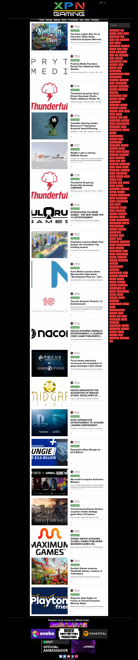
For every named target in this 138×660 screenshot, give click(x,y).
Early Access (125, 46)
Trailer (112, 39)
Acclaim (124, 319)
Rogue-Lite (113, 182)
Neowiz (123, 126)
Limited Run (113, 335)
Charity (112, 151)
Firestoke (112, 279)
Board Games (113, 154)
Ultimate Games (114, 105)
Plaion (125, 272)
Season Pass (122, 213)
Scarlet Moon (113, 92)
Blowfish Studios (114, 188)
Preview (120, 294)
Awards (112, 173)
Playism (112, 254)
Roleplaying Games (115, 77)
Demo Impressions (115, 232)
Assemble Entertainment (116, 226)
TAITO (112, 157)
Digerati (112, 161)
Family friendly (122, 257)
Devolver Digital (120, 210)
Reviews (112, 201)
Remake (117, 204)
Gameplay (113, 331)
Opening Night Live (124, 195)
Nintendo (120, 331)
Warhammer (121, 282)
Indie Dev (112, 49)
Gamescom (113, 89)
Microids (125, 167)
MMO (124, 95)
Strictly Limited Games (116, 136)
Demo (124, 49)
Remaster (123, 105)
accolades (125, 223)
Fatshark (125, 303)
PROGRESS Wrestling (122, 123)
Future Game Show (122, 254)
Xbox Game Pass (121, 52)
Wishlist (112, 123)
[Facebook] (72, 656)
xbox (125, 117)
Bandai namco (114, 80)
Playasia (112, 291)
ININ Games (113, 86)
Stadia (119, 238)
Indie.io (122, 216)
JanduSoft (113, 257)
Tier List (118, 167)
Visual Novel (113, 64)
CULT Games (119, 248)
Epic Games (113, 297)
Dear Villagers (123, 275)
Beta (120, 117)
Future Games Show (122, 291)
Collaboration (124, 188)
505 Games (113, 195)
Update (112, 52)
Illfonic (125, 251)
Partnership (113, 285)
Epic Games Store (115, 101)
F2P (123, 161)
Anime (126, 74)
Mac (119, 316)
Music (111, 58)
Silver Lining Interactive (123, 244)
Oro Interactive (114, 300)
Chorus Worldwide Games (117, 310)
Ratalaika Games (114, 46)
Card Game (113, 260)
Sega (120, 182)
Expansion (119, 176)
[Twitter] (64, 656)
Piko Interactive (125, 241)
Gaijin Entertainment (123, 220)
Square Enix (113, 111)
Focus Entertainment (115, 272)
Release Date (124, 39)
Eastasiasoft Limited (115, 95)
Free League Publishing (116, 74)
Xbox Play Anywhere (115, 61)
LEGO (112, 248)
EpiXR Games (114, 164)
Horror (112, 167)
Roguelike (112, 192)
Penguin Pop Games (115, 251)
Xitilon (124, 316)
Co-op (120, 313)
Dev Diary (125, 129)
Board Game (113, 275)
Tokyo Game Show (122, 201)
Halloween (125, 151)
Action (121, 235)
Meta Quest (113, 213)
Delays (127, 111)
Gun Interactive (114, 241)
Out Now (117, 42)
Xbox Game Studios (115, 129)
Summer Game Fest (115, 303)
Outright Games (123, 86)
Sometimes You (123, 89)
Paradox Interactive (115, 288)
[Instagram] (76, 656)
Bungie (112, 185)
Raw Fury (112, 294)
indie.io (127, 176)
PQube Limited (122, 285)
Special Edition (124, 154)
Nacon (112, 83)
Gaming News (75, 30)
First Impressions (114, 145)
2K (123, 288)
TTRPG (112, 176)
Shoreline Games (114, 319)
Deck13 (112, 307)
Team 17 (112, 220)
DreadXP (112, 316)
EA (111, 341)
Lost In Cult (125, 328)
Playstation (113, 98)
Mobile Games (123, 55)
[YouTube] (68, 656)
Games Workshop (114, 120)
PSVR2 (112, 114)
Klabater (123, 207)
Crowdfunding (123, 80)
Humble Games (114, 207)
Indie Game (113, 117)
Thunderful (119, 58)
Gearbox (121, 297)
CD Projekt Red (123, 260)
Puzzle (112, 210)
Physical (126, 182)
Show (119, 67)
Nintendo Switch (114, 36)
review (118, 151)
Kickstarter (119, 185)
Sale (118, 161)
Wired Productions (121, 173)
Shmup (121, 139)
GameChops (113, 148)
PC (122, 30)
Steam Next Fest (114, 126)
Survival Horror (114, 269)
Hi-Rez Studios (114, 338)
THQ (125, 61)
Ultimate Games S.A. (115, 142)
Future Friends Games (116, 266)
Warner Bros (122, 229)
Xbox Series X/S (114, 30)
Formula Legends (114, 328)
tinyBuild (122, 148)
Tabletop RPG (113, 216)
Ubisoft (112, 198)
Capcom (119, 114)
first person (113, 229)
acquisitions (125, 120)
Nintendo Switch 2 (121, 83)
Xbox (111, 55)
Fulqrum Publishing (115, 223)
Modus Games (120, 157)
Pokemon (112, 133)
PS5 (122, 36)
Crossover (125, 325)
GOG (119, 179)
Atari (111, 204)
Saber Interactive (124, 164)
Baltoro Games (114, 322)
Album (121, 111)
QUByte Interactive (115, 70)
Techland (112, 238)
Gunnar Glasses (114, 170)
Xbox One (112, 33)
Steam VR (120, 279)
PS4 (117, 39)
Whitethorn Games (121, 198)
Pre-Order (113, 67)
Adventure (113, 179)
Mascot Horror (124, 338)
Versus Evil (124, 145)
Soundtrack (113, 139)
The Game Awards (115, 325)
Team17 (112, 244)
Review (120, 33)
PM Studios (122, 108)
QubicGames (113, 263)
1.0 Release (113, 313)
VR (116, 55)
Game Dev (121, 192)
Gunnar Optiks (125, 170)
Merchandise (113, 108)
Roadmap (112, 282)
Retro (119, 49)
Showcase (121, 98)
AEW (120, 335)
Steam (126, 33)
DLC (111, 42)
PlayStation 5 (113, 235)
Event (120, 64)
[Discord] (60, 656)
